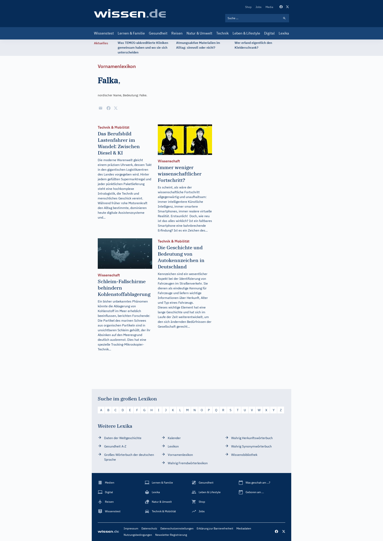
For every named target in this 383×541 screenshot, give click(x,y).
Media (269, 7)
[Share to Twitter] (116, 108)
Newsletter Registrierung (171, 535)
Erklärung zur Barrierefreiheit (215, 528)
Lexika (284, 33)
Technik (222, 33)
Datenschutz (149, 528)
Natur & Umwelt (199, 33)
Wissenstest (104, 33)
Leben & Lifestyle (246, 33)
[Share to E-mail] (101, 108)
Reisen (177, 33)
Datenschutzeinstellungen (176, 528)
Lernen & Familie (131, 33)
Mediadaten (243, 528)
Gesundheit (158, 33)
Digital (269, 33)
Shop (248, 7)
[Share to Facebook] (109, 108)
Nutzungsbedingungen (138, 535)
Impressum (131, 528)
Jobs (259, 7)
